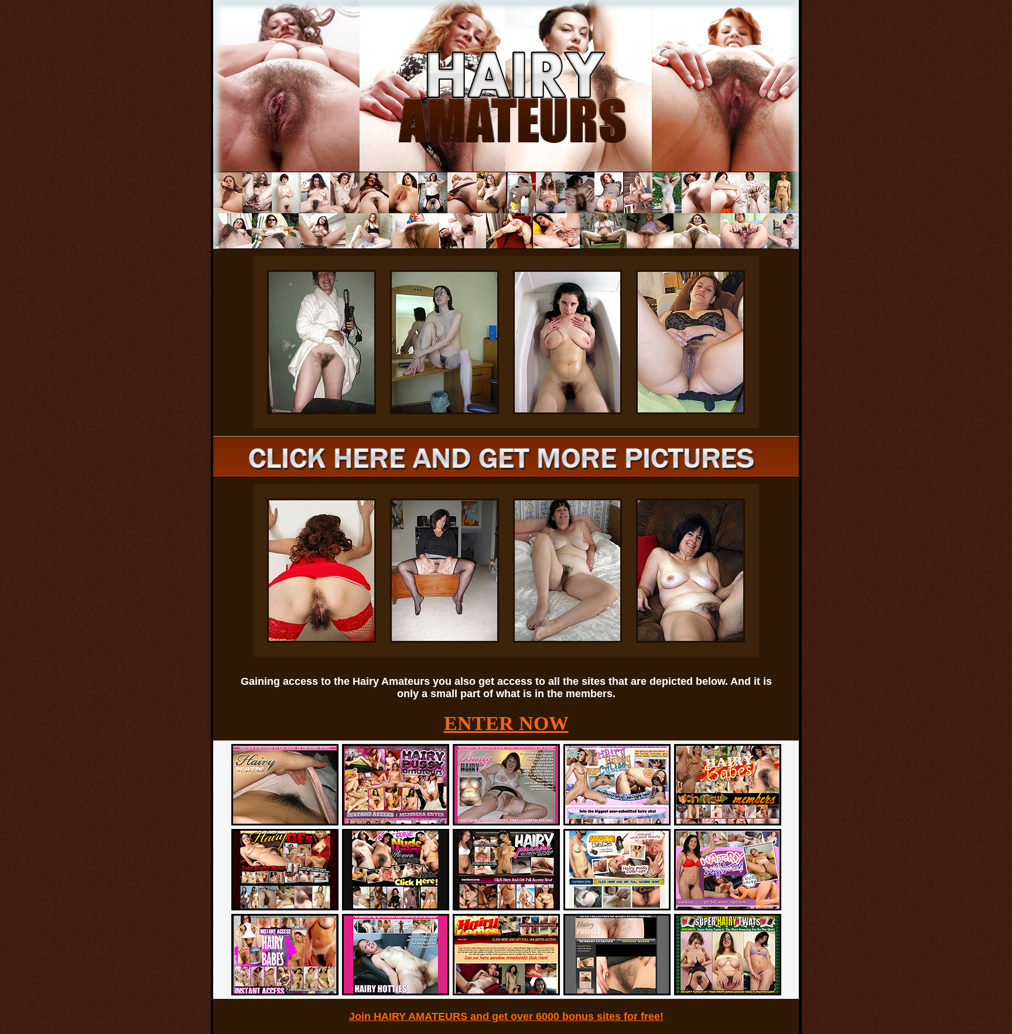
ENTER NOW (506, 723)
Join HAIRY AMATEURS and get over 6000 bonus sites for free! (506, 1016)
